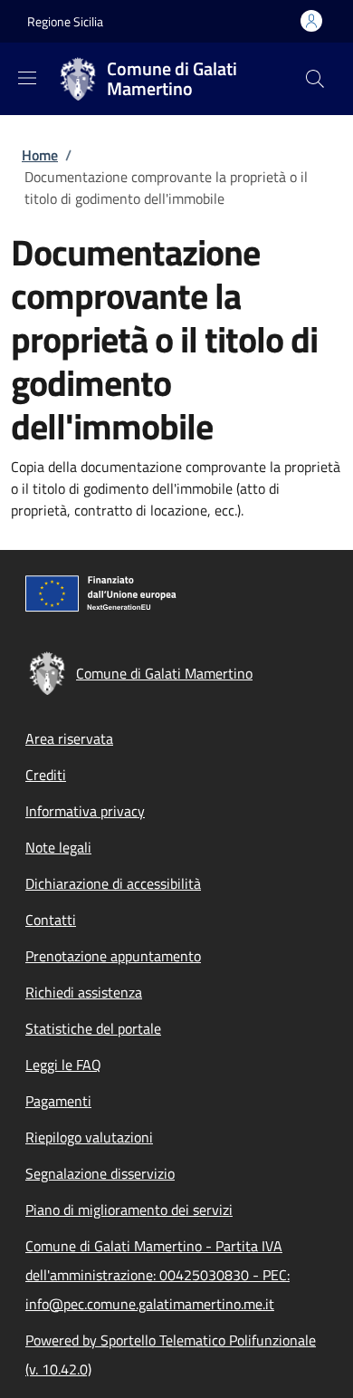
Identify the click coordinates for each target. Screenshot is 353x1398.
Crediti (45, 775)
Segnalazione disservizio (100, 1173)
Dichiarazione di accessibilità (113, 883)
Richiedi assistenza (83, 992)
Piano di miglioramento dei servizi (129, 1209)
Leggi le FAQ (63, 1064)
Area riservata (69, 738)
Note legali (58, 847)
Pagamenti (58, 1101)
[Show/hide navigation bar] (27, 78)
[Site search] (315, 79)
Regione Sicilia (65, 21)
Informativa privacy (85, 811)
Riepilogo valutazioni (89, 1137)
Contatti (50, 919)
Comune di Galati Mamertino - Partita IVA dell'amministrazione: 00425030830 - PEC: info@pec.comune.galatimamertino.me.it (157, 1275)
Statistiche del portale (93, 1028)
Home (40, 155)
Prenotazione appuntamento (113, 956)
